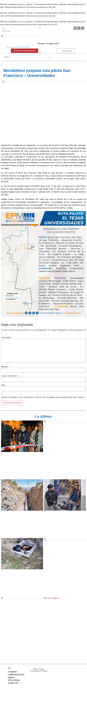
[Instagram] (21, 687)
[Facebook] (75, 28)
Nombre (5, 367)
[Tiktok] (9, 692)
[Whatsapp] (15, 692)
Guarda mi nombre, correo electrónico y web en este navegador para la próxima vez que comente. (42, 397)
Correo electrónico (9, 376)
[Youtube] (82, 28)
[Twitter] (78, 28)
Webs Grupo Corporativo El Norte (38, 670)
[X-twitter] (15, 687)
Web (3, 385)
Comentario (6, 337)
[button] (39, 27)
